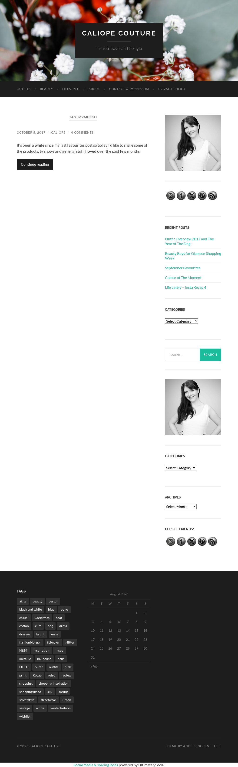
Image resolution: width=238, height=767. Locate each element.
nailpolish (44, 659)
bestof (53, 601)
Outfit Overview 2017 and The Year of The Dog (189, 241)
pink (68, 667)
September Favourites (182, 267)
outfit (39, 667)
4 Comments (82, 132)
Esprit (40, 634)
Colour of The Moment (183, 277)
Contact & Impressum (129, 89)
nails (61, 659)
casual (23, 618)
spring (63, 692)
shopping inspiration (54, 683)
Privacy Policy (171, 89)
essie (54, 634)
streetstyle (26, 700)
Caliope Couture (119, 33)
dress (63, 626)
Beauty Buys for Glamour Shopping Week (193, 255)
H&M (23, 650)
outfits (53, 667)
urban (67, 700)
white (40, 708)
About (94, 89)
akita (22, 601)
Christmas (42, 618)
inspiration (41, 650)
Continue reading (35, 164)
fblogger (53, 642)
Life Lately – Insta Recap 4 (185, 287)
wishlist (24, 716)
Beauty (46, 89)
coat (59, 618)
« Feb (94, 666)
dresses (24, 634)
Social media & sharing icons (96, 765)
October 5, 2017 (31, 132)
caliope (58, 132)
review (66, 675)
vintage (24, 708)
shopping (26, 683)
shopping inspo (30, 692)
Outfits (24, 89)
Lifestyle (70, 89)
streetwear (48, 700)
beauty (37, 601)
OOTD (24, 667)
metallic (25, 659)
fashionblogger (30, 642)
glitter (70, 642)
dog (50, 626)
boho (64, 609)
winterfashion (60, 708)
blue (51, 609)
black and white (30, 609)
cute (38, 626)
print (22, 675)
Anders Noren (196, 746)
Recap (37, 675)
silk (49, 692)
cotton (24, 626)
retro (51, 675)
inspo (59, 650)
